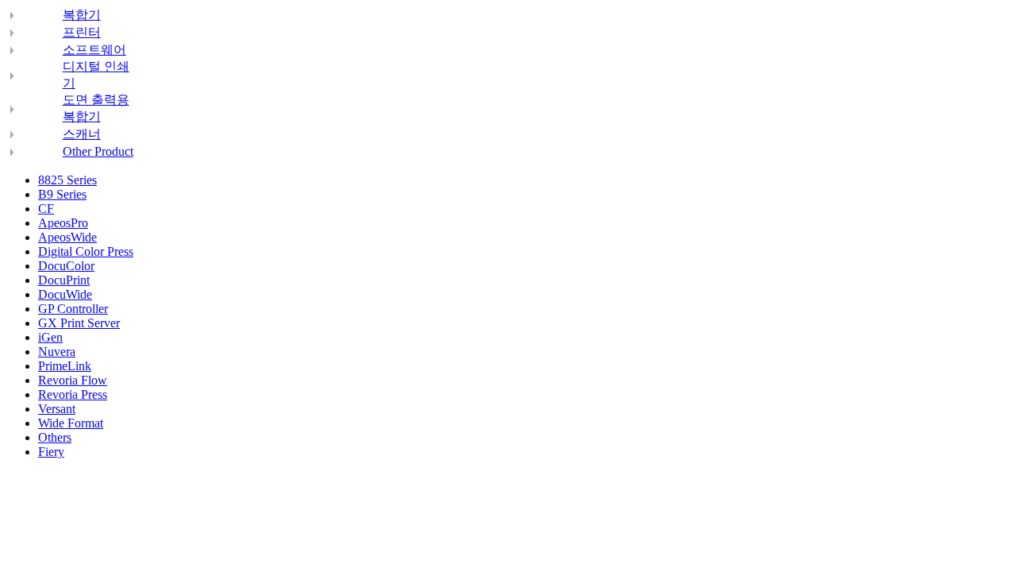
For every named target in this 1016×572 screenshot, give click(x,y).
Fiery (51, 451)
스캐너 (82, 134)
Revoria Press (72, 394)
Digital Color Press (85, 251)
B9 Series (62, 194)
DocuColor (66, 265)
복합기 (82, 14)
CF (46, 208)
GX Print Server (79, 323)
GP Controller (73, 308)
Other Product (98, 151)
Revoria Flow (72, 380)
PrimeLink (64, 366)
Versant (56, 408)
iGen (50, 337)
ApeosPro (63, 223)
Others (54, 437)
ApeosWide (67, 237)
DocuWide (65, 294)
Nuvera (56, 351)
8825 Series (67, 180)
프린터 (82, 32)
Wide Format (70, 423)
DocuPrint (64, 280)
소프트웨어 (94, 49)
